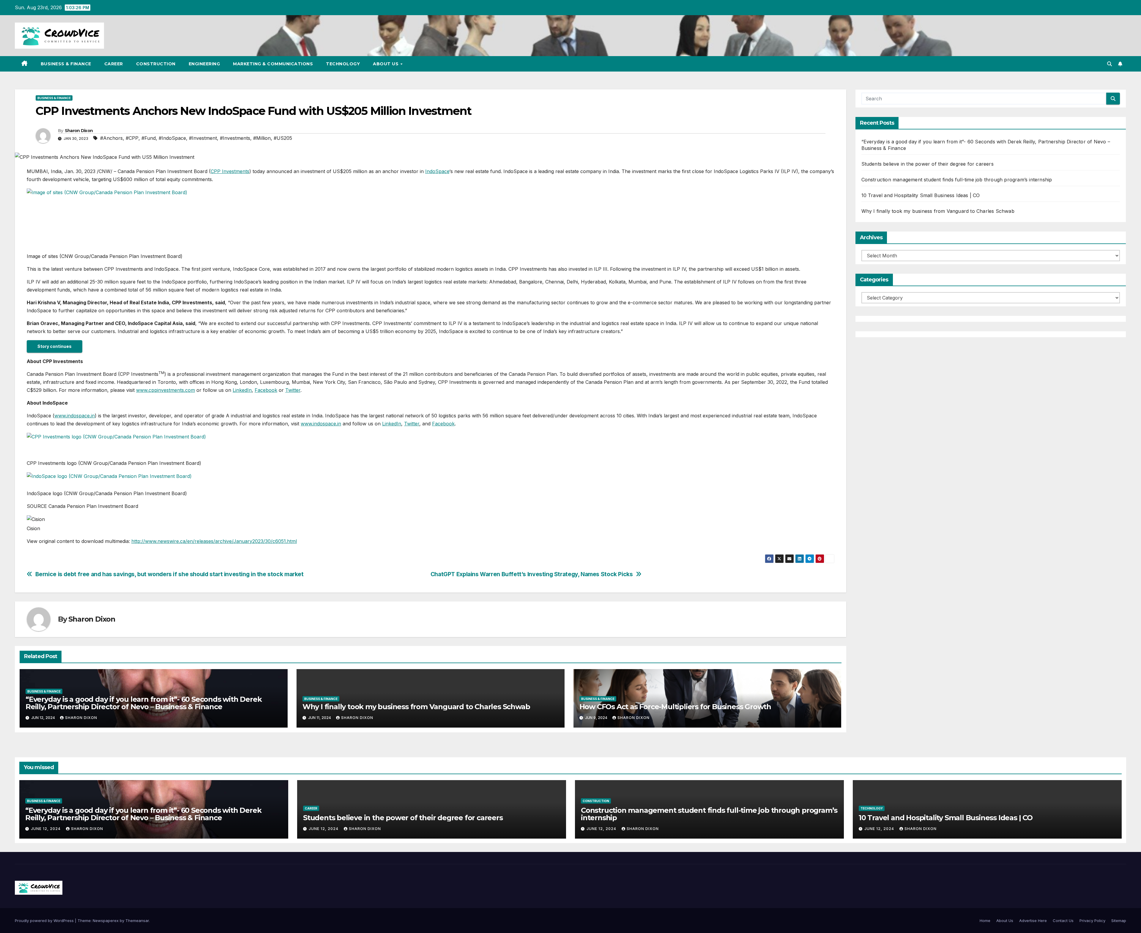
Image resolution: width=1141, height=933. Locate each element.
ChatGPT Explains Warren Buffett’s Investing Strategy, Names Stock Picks (532, 574)
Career (113, 63)
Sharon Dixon (79, 130)
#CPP (132, 138)
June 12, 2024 (46, 828)
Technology (343, 63)
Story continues (54, 346)
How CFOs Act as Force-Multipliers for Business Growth (675, 706)
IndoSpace (437, 171)
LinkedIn (242, 390)
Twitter (292, 390)
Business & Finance (66, 63)
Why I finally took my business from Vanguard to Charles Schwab (416, 706)
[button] (1109, 64)
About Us (386, 63)
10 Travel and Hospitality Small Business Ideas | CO (920, 195)
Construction (156, 63)
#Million (262, 138)
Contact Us (1063, 920)
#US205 (283, 138)
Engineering (204, 63)
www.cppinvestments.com (165, 390)
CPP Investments (230, 171)
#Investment (203, 138)
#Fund (148, 138)
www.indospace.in (74, 416)
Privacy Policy (1092, 920)
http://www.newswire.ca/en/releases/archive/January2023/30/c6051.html (214, 541)
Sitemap (1118, 920)
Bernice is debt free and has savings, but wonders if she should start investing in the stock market (169, 574)
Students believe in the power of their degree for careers (927, 164)
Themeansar (137, 920)
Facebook (266, 390)
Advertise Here (1033, 920)
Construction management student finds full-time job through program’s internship (956, 180)
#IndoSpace (172, 138)
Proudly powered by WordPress (45, 920)
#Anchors (111, 138)
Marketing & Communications (273, 63)
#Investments (235, 138)
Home (985, 920)
